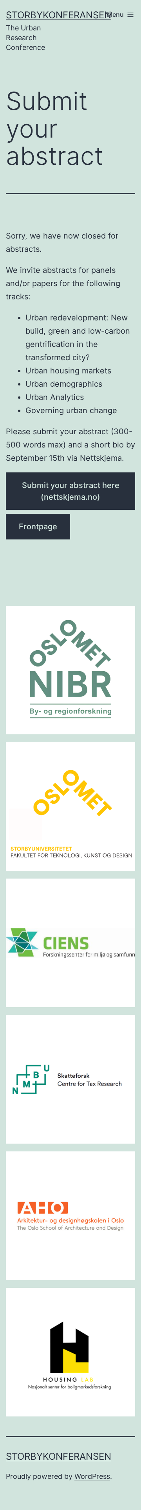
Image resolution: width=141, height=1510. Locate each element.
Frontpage (38, 526)
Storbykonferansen (58, 15)
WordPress (92, 1476)
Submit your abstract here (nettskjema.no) (70, 491)
